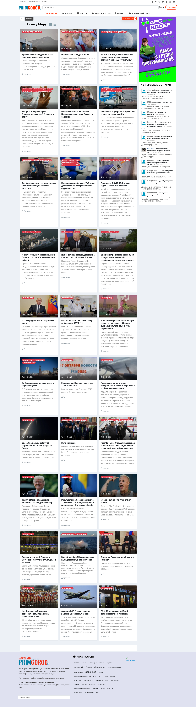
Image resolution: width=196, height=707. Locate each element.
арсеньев (90, 671)
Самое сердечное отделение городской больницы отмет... (158, 163)
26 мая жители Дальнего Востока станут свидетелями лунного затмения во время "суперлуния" (117, 57)
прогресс (92, 684)
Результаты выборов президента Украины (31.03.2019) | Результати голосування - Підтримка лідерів (77, 502)
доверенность (88, 680)
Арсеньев (27, 74)
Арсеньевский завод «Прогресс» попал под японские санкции (37, 55)
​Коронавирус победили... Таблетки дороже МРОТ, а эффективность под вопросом (77, 186)
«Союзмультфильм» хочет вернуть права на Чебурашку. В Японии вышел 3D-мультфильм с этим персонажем (117, 324)
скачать (76, 663)
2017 (100, 676)
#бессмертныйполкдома (82, 676)
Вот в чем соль (68, 443)
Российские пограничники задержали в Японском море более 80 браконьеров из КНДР (118, 386)
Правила (44, 1)
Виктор (150, 148)
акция (95, 688)
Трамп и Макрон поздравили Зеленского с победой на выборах (38, 501)
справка (109, 663)
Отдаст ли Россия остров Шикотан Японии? (117, 558)
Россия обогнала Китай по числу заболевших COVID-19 (76, 321)
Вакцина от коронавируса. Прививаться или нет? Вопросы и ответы (38, 114)
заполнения (78, 692)
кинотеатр (101, 684)
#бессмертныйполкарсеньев (95, 667)
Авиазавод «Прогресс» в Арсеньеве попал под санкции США (118, 112)
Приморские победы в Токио (75, 54)
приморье (93, 663)
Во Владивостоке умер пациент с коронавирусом (38, 384)
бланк (103, 688)
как (97, 692)
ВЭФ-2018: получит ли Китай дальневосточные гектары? (114, 612)
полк (95, 676)
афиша (101, 663)
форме (84, 684)
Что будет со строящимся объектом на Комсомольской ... (157, 195)
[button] (53, 13)
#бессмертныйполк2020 (82, 688)
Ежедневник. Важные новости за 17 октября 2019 (77, 384)
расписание (89, 692)
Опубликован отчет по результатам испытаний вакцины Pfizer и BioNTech (39, 186)
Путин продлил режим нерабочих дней (38, 321)
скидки (110, 688)
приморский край (102, 680)
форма (76, 684)
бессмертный (78, 667)
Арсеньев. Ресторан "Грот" (163, 102)
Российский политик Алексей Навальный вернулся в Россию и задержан (77, 114)
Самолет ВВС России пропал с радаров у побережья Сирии (75, 612)
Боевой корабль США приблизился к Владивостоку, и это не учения (77, 558)
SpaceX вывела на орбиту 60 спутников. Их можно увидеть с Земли (37, 445)
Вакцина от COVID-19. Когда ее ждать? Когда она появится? (116, 184)
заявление (115, 680)
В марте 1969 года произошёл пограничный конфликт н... (159, 124)
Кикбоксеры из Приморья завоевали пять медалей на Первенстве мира (35, 614)
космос (84, 663)
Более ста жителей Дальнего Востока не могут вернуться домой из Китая (39, 560)
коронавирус (78, 672)
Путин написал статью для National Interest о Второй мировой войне (78, 256)
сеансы (101, 672)
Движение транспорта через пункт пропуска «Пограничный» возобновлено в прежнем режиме (117, 257)
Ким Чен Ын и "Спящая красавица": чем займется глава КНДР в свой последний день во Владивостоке (118, 445)
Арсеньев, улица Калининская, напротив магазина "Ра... (158, 151)
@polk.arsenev (110, 676)
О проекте (23, 1)
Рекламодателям (33, 1)
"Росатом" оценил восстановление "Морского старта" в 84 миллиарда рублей (38, 257)
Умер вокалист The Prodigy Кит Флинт (116, 501)
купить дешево (114, 667)
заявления (77, 680)
